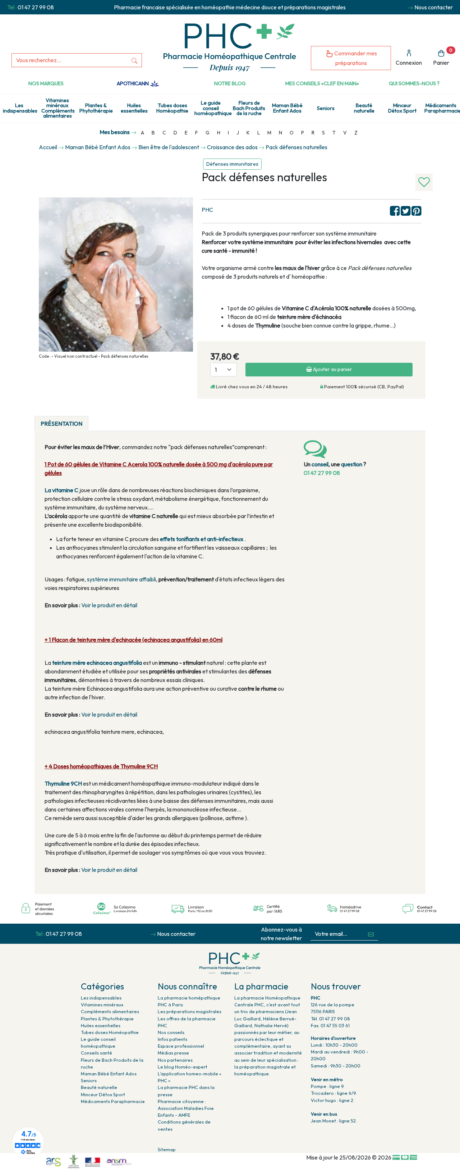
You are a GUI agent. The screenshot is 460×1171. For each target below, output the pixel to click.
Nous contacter (433, 7)
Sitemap (167, 1149)
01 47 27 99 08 (36, 7)
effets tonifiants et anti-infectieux (202, 539)
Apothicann (133, 83)
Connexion (409, 62)
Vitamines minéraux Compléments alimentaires (58, 108)
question (351, 464)
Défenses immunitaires (232, 164)
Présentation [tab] (61, 423)
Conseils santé (96, 1053)
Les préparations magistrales (189, 1011)
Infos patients (172, 1039)
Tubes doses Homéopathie (172, 108)
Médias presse (173, 1053)
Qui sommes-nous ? (414, 83)
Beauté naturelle (364, 108)
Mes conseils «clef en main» (322, 83)
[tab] (94, 419)
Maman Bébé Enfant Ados (287, 108)
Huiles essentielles (134, 108)
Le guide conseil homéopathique (212, 108)
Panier (442, 57)
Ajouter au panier (332, 369)
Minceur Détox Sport (402, 108)
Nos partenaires (175, 1060)
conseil (320, 464)
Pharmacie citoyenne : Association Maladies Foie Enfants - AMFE (186, 1108)
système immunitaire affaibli (121, 579)
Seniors (326, 108)
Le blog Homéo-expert (182, 1067)
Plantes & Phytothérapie (96, 108)
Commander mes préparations (355, 58)
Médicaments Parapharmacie (442, 108)
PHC (207, 209)
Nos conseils (171, 1032)
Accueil (48, 147)
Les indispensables (20, 108)
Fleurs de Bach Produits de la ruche (249, 108)
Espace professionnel (181, 1046)
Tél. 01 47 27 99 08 (330, 1018)
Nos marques (46, 83)
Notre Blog (230, 83)
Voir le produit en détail (109, 605)
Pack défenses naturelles (296, 147)
